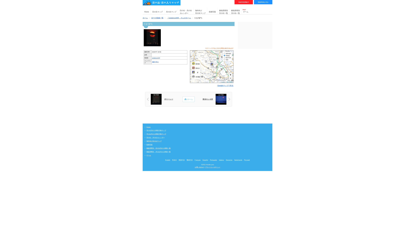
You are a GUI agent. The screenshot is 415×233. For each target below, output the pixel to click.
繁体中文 (190, 160)
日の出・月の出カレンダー (155, 137)
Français (198, 160)
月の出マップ (171, 12)
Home (146, 12)
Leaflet (223, 82)
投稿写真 (212, 12)
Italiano (221, 160)
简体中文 (182, 160)
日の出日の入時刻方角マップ (156, 130)
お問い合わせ (199, 167)
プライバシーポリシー (212, 167)
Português (213, 160)
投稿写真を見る (263, 2)
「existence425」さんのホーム (179, 18)
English (167, 160)
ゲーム (245, 11)
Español (205, 160)
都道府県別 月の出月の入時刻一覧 (158, 152)
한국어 (174, 160)
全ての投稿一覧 (157, 18)
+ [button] (230, 74)
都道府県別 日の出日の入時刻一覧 (158, 148)
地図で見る (155, 62)
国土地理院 (230, 82)
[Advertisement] (255, 35)
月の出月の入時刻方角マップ (156, 134)
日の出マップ (157, 12)
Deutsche (229, 160)
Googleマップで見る (225, 86)
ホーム (145, 18)
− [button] (230, 78)
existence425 (156, 58)
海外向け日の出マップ (154, 141)
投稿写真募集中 (243, 2)
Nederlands (238, 160)
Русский (247, 160)
